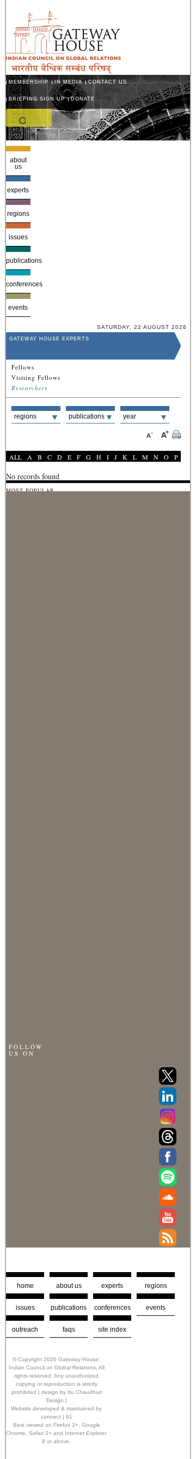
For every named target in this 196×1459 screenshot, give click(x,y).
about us (69, 1286)
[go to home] (63, 71)
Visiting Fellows (35, 377)
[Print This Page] (176, 436)
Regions (18, 213)
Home (25, 1286)
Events (18, 307)
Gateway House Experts (49, 339)
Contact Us (107, 82)
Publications (18, 260)
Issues (18, 237)
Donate (83, 99)
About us (18, 163)
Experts (18, 190)
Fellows (22, 367)
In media (68, 82)
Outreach (25, 1329)
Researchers (29, 388)
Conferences (18, 284)
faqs (69, 1329)
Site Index (112, 1329)
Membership (28, 82)
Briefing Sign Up (37, 99)
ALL (15, 457)
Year (129, 416)
